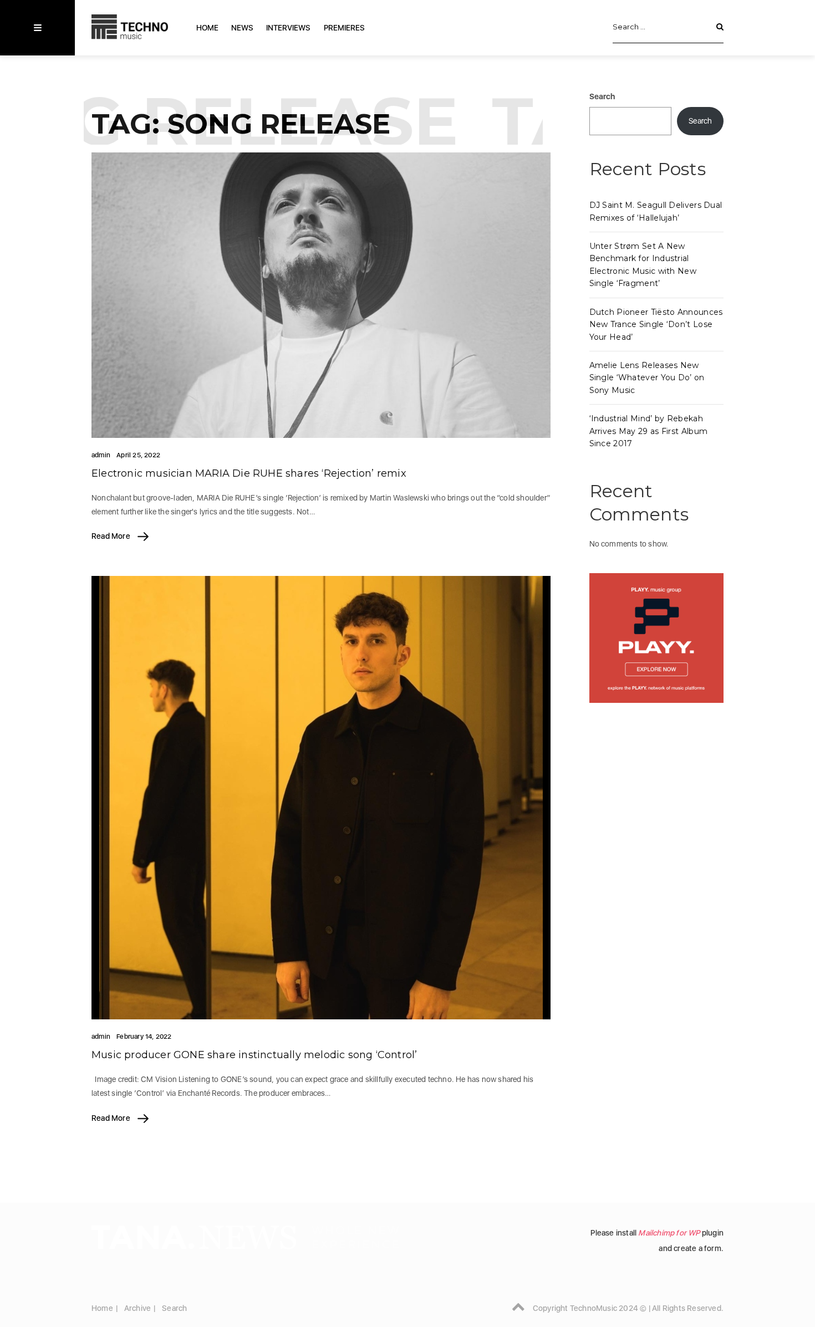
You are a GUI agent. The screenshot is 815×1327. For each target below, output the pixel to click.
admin (100, 455)
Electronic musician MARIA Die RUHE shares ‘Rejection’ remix (248, 473)
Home (207, 27)
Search (602, 96)
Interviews (288, 27)
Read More (111, 536)
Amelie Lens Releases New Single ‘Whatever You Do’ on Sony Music (647, 377)
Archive (137, 1308)
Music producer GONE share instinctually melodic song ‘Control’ (254, 1055)
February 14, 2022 (143, 1036)
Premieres (344, 27)
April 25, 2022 (138, 455)
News (242, 27)
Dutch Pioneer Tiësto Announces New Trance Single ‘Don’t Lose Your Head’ (656, 324)
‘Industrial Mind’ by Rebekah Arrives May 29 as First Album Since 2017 (648, 431)
